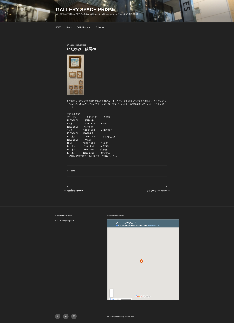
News (69, 27)
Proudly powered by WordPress (120, 316)
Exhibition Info (83, 27)
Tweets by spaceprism (64, 221)
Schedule (100, 27)
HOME (58, 27)
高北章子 (83, 45)
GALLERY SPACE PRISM (84, 9)
